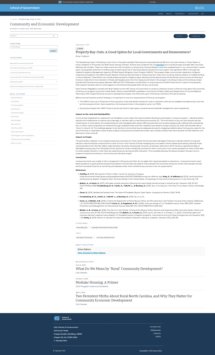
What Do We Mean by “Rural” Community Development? (119, 269)
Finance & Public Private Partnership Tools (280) (27, 77)
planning (160, 65)
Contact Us (157, 333)
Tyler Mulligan (16, 120)
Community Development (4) (20, 72)
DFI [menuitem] (202, 14)
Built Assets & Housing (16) (84, 237)
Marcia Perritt (16, 124)
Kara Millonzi (15, 109)
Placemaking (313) (82, 227)
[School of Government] (62, 318)
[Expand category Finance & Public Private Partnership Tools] (56, 77)
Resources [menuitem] (193, 14)
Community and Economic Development (44, 24)
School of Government (25, 8)
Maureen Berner (16, 97)
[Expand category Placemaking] (56, 82)
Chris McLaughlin (17, 105)
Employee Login (156, 330)
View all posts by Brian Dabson (91, 253)
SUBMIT (53, 51)
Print (80, 49)
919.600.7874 (61, 341)
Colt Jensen (81, 273)
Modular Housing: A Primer (97, 282)
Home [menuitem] (160, 14)
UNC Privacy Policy (155, 351)
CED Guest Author (17, 132)
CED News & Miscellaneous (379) (21, 68)
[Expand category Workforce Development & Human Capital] (56, 86)
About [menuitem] (169, 14)
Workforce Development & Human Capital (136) (26, 86)
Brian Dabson (82, 56)
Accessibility (152, 2)
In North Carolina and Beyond (25, 29)
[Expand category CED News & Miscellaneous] (56, 68)
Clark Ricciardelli (17, 128)
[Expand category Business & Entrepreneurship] (56, 63)
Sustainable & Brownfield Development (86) (104, 227)
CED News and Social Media (20, 139)
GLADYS (158, 336)
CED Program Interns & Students (92, 286)
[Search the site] (53, 36)
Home (14, 19)
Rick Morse (15, 116)
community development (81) (105, 237)
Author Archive (16, 143)
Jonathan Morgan (17, 113)
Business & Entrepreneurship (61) (21, 63)
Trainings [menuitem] (180, 14)
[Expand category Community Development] (56, 72)
